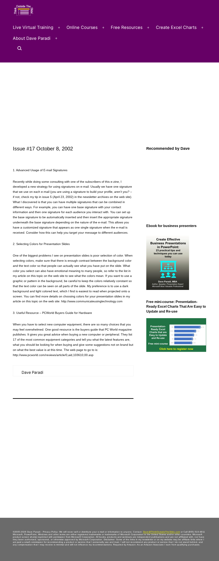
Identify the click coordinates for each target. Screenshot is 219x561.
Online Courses (82, 27)
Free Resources (126, 27)
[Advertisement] (109, 95)
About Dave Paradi (31, 38)
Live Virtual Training (33, 27)
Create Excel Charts (176, 27)
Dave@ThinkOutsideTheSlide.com (161, 532)
